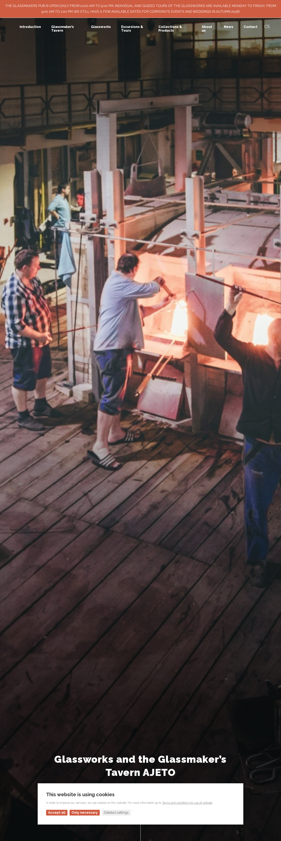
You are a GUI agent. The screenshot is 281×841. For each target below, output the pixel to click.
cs (267, 26)
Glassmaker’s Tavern (62, 28)
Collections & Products (170, 28)
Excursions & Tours (132, 28)
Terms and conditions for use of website (187, 802)
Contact (250, 27)
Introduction (30, 27)
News (228, 27)
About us (207, 28)
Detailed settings (116, 813)
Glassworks (101, 27)
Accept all (56, 813)
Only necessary (85, 813)
